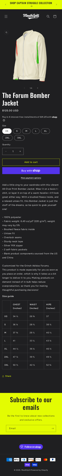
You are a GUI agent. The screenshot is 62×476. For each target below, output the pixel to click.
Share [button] (8, 376)
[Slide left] (24, 88)
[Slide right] (37, 88)
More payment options (31, 178)
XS (6, 131)
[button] (6, 16)
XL (45, 131)
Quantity (6, 144)
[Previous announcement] (5, 4)
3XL (19, 138)
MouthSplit (26, 470)
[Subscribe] (52, 428)
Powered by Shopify (39, 470)
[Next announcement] (56, 4)
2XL (7, 138)
